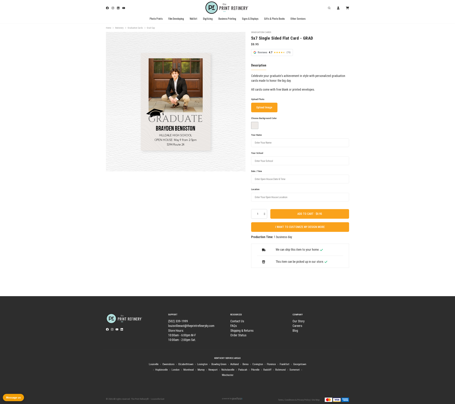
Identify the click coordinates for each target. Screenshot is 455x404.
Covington (257, 364)
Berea (245, 364)
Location (255, 189)
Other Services (298, 18)
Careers (297, 326)
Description (258, 65)
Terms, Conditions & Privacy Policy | (294, 399)
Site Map (316, 399)
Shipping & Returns (241, 330)
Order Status (238, 335)
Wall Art (193, 18)
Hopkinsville (161, 369)
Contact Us (237, 321)
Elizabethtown (185, 364)
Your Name (256, 135)
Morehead (188, 369)
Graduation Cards (135, 28)
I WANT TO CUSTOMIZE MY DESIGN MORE (300, 227)
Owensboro (168, 364)
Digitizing (208, 18)
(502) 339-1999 (178, 321)
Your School (257, 153)
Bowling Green (219, 364)
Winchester (227, 375)
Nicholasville (227, 369)
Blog (295, 330)
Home (108, 28)
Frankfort (284, 364)
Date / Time (256, 171)
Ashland (234, 364)
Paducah (242, 369)
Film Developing (176, 18)
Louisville (154, 364)
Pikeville (255, 369)
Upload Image (264, 107)
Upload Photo (257, 99)
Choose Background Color (264, 118)
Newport (213, 369)
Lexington (202, 364)
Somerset (295, 369)
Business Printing (227, 18)
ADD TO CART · (306, 214)
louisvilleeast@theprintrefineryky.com (191, 326)
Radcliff (267, 369)
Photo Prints (156, 18)
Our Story (298, 321)
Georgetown (299, 364)
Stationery (119, 28)
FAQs (233, 326)
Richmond (280, 369)
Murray (201, 369)
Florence (271, 364)
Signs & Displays (250, 18)
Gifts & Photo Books (274, 18)
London (176, 369)
